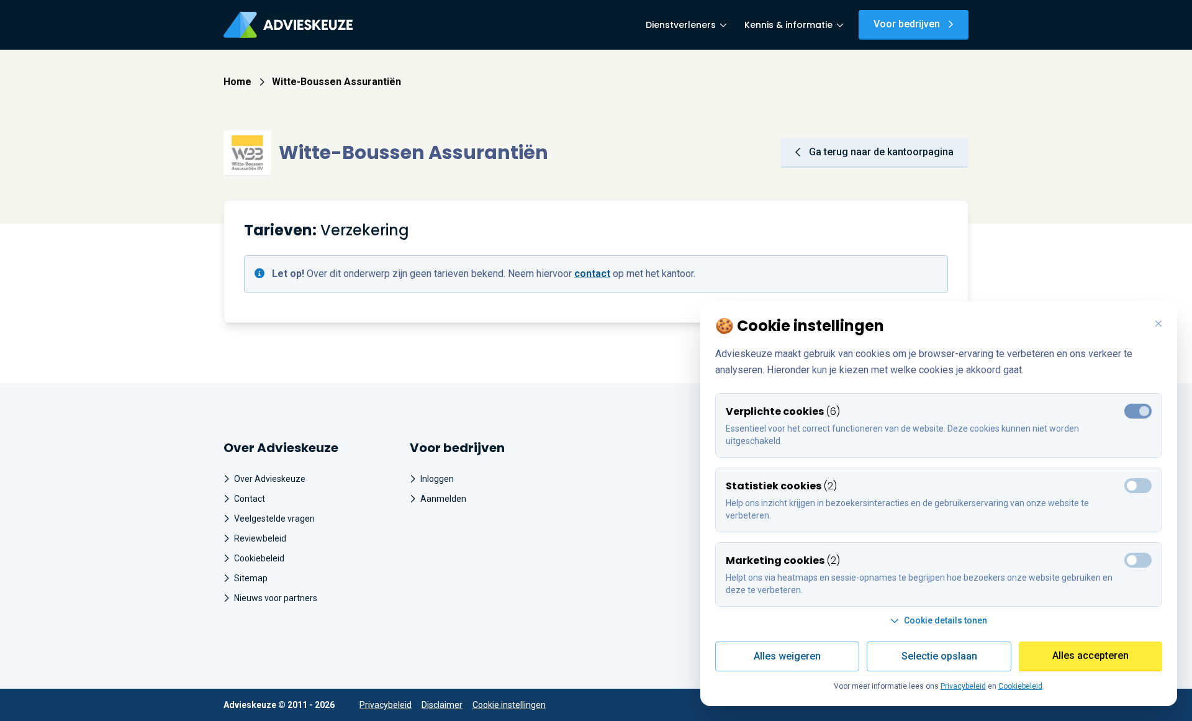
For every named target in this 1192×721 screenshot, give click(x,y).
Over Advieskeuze (269, 479)
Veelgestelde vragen (274, 519)
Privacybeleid (385, 705)
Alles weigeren (787, 656)
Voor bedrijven (907, 24)
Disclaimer (442, 705)
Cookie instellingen (509, 705)
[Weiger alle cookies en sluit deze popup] (1158, 324)
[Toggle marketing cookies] (1138, 485)
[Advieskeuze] (288, 25)
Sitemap (251, 578)
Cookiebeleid (259, 558)
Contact (249, 499)
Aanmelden (443, 499)
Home (237, 82)
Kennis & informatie (788, 25)
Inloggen (437, 479)
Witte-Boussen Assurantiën (336, 82)
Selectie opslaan (939, 656)
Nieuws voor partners (275, 598)
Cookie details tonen (945, 620)
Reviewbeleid (260, 538)
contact (592, 273)
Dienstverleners (681, 25)
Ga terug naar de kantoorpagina (881, 152)
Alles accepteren (1090, 655)
